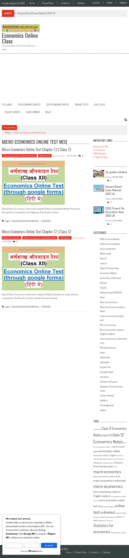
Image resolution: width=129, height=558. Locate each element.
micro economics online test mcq (19, 155)
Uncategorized (107, 405)
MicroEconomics (108, 347)
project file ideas (121, 513)
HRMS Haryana (99, 153)
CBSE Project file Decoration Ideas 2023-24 (114, 212)
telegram (123, 3)
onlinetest (65, 237)
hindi (115, 467)
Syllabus (7, 104)
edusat (96, 462)
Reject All (32, 545)
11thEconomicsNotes (109, 239)
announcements (108, 248)
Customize (14, 545)
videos (103, 410)
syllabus (104, 400)
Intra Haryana (99, 149)
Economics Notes (108, 273)
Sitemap (80, 3)
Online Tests (81, 104)
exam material (104, 463)
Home (31, 3)
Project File (105, 367)
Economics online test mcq (115, 459)
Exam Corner (33, 112)
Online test (45, 155)
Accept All (49, 545)
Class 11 (103, 258)
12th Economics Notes (57, 104)
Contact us (65, 3)
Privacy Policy (47, 3)
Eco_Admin (60, 155)
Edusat (103, 282)
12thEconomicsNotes (110, 243)
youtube (96, 3)
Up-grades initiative (116, 172)
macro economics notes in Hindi (106, 476)
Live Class (99, 104)
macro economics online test (109, 480)
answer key (97, 429)
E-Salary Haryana (100, 156)
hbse (102, 297)
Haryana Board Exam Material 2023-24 (36, 13)
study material (107, 395)
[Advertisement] (64, 77)
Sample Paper (106, 372)
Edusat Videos (12, 112)
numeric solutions (109, 506)
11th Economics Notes (29, 104)
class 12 (103, 263)
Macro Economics (108, 302)
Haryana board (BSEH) (111, 292)
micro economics (108, 486)
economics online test (110, 277)
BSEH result (105, 253)
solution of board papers (107, 517)
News (48, 112)
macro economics (107, 471)
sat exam (104, 376)
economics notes (109, 451)
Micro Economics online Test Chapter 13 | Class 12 (36, 149)
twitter (109, 3)
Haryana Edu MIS (100, 146)
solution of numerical (106, 520)
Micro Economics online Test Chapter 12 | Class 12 (36, 231)
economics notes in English (104, 455)
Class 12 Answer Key (109, 268)
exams (112, 463)
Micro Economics (11, 237)
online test (46, 221)
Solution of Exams (109, 381)
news (102, 352)
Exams (103, 287)
